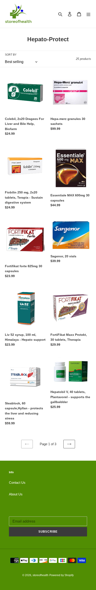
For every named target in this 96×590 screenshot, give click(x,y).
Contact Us (17, 482)
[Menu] (88, 14)
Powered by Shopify (61, 575)
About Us (16, 494)
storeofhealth (40, 575)
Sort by (11, 54)
